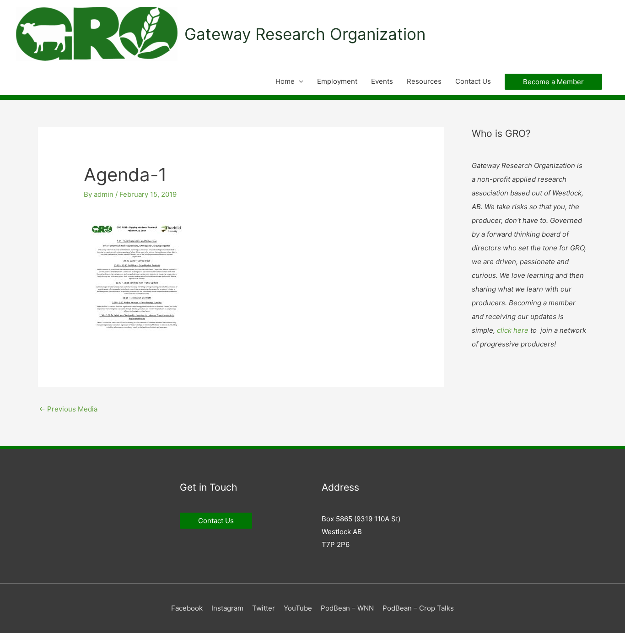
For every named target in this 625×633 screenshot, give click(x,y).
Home (285, 81)
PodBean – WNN (347, 608)
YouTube (298, 608)
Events (382, 81)
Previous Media (68, 409)
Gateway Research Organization (305, 33)
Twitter (263, 608)
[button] (553, 82)
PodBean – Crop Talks (418, 608)
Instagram (227, 608)
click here (512, 330)
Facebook (187, 608)
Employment (337, 81)
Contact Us (473, 81)
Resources (424, 81)
